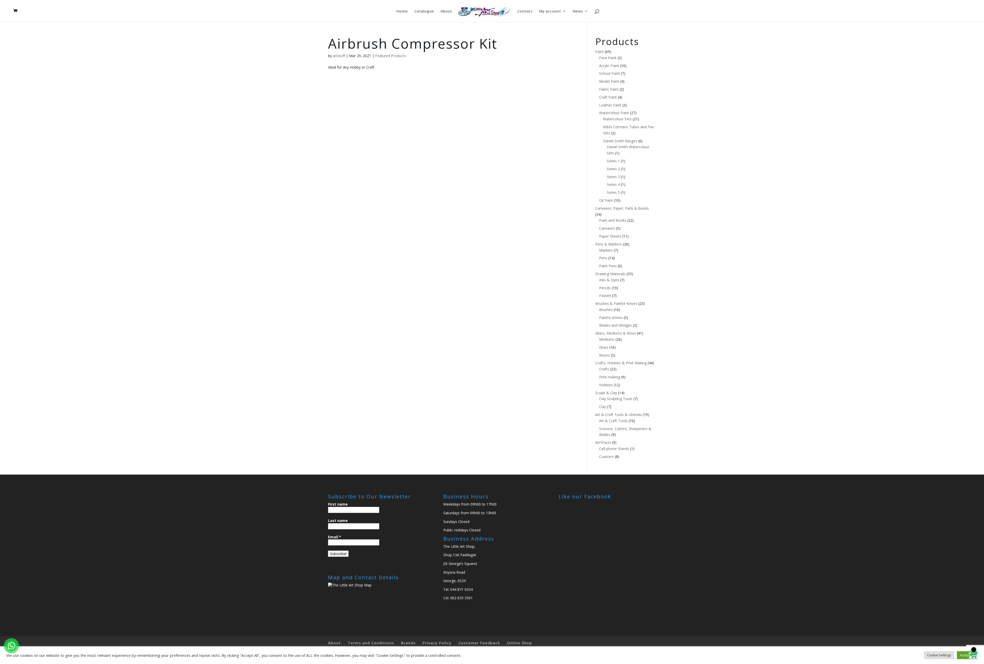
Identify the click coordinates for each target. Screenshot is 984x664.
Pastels (605, 295)
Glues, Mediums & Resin (615, 333)
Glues (603, 347)
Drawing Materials (610, 273)
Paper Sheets (610, 236)
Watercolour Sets (617, 118)
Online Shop (519, 642)
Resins (604, 355)
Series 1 (613, 160)
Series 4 (613, 184)
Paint (599, 51)
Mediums (606, 339)
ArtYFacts (603, 442)
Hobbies (606, 384)
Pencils (605, 287)
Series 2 (613, 168)
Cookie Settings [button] (939, 655)
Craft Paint (608, 97)
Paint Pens (608, 265)
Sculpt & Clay (606, 392)
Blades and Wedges (615, 325)
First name (338, 504)
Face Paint (608, 57)
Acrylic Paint (609, 65)
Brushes (606, 309)
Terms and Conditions (371, 642)
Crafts (604, 369)
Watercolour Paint (614, 112)
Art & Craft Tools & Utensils (618, 414)
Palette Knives (611, 317)
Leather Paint (610, 105)
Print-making (609, 376)
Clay (602, 406)
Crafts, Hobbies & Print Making (621, 362)
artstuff (339, 55)
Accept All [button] (967, 655)
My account (550, 11)
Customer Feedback (479, 642)
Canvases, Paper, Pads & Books (622, 208)
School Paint (609, 73)
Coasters (606, 456)
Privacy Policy (437, 642)
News (578, 11)
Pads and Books (612, 220)
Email (334, 536)
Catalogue (424, 11)
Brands (408, 642)
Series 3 (613, 176)
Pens (603, 257)
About (446, 11)
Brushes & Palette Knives (616, 303)
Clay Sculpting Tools (615, 398)
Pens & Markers (608, 244)
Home (402, 11)
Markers (606, 250)
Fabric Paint (609, 89)
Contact (524, 11)
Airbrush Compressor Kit (412, 43)
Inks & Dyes (609, 279)
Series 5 (613, 192)
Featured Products (390, 55)
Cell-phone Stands (614, 448)
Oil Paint (606, 200)
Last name (338, 520)
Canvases (607, 228)
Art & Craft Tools (613, 420)
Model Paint (609, 81)
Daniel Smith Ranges (620, 140)
